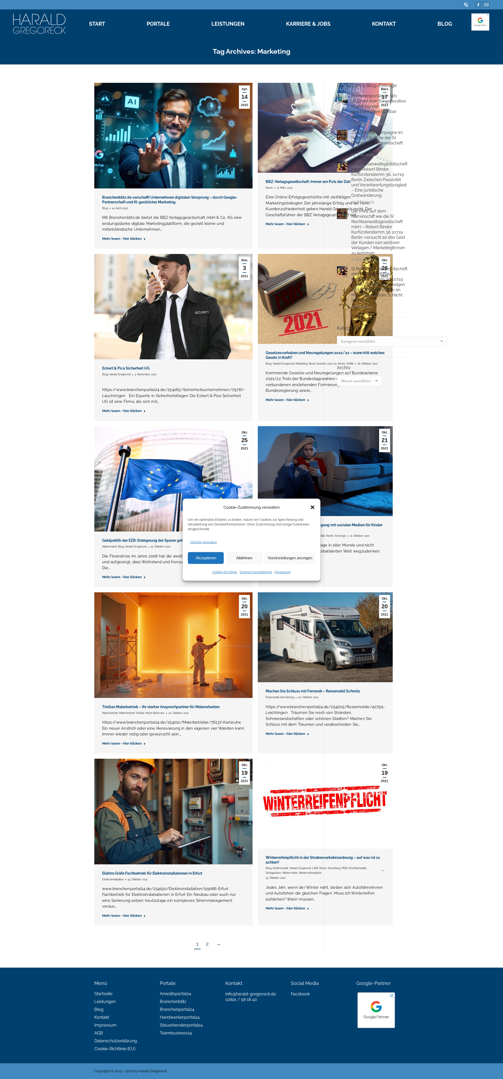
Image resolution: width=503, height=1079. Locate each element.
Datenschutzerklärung (256, 572)
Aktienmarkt (109, 546)
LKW (315, 868)
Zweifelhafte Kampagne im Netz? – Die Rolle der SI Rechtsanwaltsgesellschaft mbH (377, 140)
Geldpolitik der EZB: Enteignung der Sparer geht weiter (149, 540)
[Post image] (342, 98)
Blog (105, 208)
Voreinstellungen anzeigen (290, 558)
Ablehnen (244, 558)
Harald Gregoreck (120, 374)
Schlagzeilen (273, 872)
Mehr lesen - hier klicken (122, 239)
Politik (321, 535)
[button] (312, 507)
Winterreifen (290, 872)
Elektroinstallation (113, 879)
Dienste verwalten (203, 542)
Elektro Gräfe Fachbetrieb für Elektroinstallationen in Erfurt (152, 873)
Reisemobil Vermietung (280, 697)
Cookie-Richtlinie (224, 572)
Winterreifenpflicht (310, 872)
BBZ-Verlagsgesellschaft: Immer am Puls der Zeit (308, 182)
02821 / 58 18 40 (241, 999)
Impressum (283, 572)
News (269, 187)
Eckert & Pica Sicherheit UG (126, 368)
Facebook (300, 993)
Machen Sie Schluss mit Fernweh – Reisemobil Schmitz (313, 691)
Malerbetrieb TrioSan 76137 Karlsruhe (142, 713)
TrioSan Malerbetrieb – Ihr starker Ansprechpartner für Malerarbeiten (161, 707)
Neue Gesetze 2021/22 (323, 363)
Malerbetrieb (110, 713)
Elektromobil (280, 868)
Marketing (302, 363)
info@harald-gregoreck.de (250, 993)
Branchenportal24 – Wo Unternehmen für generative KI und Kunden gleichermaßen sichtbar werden (378, 106)
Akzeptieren (206, 558)
